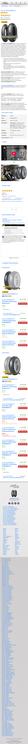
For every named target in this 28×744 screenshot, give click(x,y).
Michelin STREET (5, 699)
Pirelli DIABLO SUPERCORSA (8, 727)
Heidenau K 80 (5, 637)
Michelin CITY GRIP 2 (6, 681)
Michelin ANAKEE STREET (7, 677)
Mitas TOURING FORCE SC (8, 718)
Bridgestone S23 (5, 580)
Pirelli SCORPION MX (6, 730)
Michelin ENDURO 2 (6, 684)
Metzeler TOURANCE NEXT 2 (8, 673)
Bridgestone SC (5, 581)
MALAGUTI (17, 542)
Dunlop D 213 (5, 605)
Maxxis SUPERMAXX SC (7, 650)
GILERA (16, 535)
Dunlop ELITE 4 (5, 606)
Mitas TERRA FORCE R (7, 716)
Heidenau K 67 (5, 636)
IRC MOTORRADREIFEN (8, 515)
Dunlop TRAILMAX (6, 620)
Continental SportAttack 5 (7, 599)
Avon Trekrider (5, 565)
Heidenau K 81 (5, 640)
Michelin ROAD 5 (5, 695)
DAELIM (4, 533)
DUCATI (4, 535)
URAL (16, 552)
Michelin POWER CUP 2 (7, 687)
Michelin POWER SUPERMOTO (8, 693)
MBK (4, 544)
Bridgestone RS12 (5, 578)
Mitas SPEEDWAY (5, 709)
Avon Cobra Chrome (6, 559)
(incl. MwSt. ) (22, 301)
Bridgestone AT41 (5, 567)
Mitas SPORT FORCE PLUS (8, 711)
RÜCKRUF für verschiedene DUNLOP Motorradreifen (12, 220)
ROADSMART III (17, 6)
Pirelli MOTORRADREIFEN (8, 522)
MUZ (16, 545)
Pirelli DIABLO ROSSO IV (7, 725)
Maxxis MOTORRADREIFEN (9, 517)
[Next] (5, 182)
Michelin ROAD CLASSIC (7, 698)
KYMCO (4, 541)
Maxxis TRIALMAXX (6, 654)
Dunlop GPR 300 (5, 609)
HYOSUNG (17, 537)
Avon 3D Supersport (6, 558)
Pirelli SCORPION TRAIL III (7, 735)
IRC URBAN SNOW (6, 641)
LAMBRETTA (17, 541)
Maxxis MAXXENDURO (7, 647)
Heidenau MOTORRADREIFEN (9, 514)
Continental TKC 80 (6, 602)
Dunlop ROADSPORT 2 (7, 615)
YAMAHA (5, 554)
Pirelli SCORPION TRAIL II (7, 734)
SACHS (16, 549)
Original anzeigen (6, 201)
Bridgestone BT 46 (6, 575)
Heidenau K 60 (5, 629)
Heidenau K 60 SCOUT (7, 632)
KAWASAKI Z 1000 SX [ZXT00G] (8, 196)
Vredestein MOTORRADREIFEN (9, 524)
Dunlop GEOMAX (5, 607)
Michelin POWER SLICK (7, 691)
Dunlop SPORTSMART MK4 (8, 618)
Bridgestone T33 (5, 584)
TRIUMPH (5, 552)
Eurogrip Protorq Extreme (7, 624)
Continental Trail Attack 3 (7, 603)
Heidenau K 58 (5, 628)
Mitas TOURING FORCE (7, 717)
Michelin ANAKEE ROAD (7, 676)
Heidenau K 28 (5, 627)
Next (25, 237)
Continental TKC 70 (6, 601)
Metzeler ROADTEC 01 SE (7, 667)
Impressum (9, 738)
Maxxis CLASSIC (5, 642)
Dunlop (10, 6)
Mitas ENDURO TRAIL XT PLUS (8, 706)
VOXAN (16, 553)
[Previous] (2, 182)
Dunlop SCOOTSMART (7, 616)
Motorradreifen (5, 6)
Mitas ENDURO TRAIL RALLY (8, 704)
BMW (16, 530)
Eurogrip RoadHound (6, 625)
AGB (20, 738)
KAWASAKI (5, 540)
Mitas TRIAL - (5, 721)
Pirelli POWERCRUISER (7, 729)
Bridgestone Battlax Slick (7, 571)
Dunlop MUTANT (5, 610)
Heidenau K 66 (5, 634)
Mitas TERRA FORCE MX (7, 715)
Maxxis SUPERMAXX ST (7, 652)
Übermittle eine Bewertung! (16, 201)
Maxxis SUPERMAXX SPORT (8, 651)
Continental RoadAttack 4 (7, 597)
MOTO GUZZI (18, 544)
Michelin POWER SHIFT (7, 690)
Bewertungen (6, 17)
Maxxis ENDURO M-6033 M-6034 (9, 645)
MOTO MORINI (6, 545)
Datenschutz (17, 738)
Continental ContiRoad (6, 590)
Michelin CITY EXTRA (6, 680)
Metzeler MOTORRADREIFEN (9, 518)
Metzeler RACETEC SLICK (7, 665)
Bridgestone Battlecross (7, 572)
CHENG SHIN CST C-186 (7, 585)
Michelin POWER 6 (6, 686)
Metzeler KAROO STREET (7, 659)
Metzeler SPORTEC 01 (6, 671)
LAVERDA (5, 542)
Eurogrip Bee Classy (6, 621)
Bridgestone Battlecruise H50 (8, 574)
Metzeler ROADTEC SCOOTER (8, 669)
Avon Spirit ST (5, 562)
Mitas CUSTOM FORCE (7, 702)
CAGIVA (16, 531)
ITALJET (16, 539)
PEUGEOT (5, 548)
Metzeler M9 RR (5, 660)
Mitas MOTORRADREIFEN (8, 520)
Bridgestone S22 (5, 579)
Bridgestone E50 (5, 576)
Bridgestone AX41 (5, 568)
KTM (16, 540)
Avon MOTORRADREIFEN (8, 506)
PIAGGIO (17, 548)
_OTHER (17, 554)
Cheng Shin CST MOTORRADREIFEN (11, 509)
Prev (3, 237)
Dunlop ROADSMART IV (7, 614)
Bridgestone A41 (5, 566)
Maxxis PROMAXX (6, 649)
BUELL (4, 531)
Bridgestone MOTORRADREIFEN (10, 507)
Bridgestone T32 (5, 583)
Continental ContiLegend (7, 589)
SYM (16, 550)
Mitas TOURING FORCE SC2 (8, 720)
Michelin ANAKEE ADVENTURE (8, 674)
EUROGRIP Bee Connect (7, 623)
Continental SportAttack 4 (7, 598)
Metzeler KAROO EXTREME (8, 658)
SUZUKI (4, 550)
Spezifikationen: (6, 309)
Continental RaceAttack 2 (7, 596)
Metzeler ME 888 (5, 663)
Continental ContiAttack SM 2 (8, 588)
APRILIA (4, 528)
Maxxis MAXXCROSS (6, 646)
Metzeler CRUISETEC (6, 655)
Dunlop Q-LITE (5, 611)
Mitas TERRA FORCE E (7, 712)
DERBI (16, 533)
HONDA (16, 536)
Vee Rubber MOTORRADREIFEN (10, 523)
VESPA (4, 553)
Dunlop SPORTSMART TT (7, 619)
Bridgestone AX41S (6, 570)
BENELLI (17, 528)
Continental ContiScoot (6, 592)
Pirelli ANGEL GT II (6, 722)
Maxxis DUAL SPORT (6, 643)
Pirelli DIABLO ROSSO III (7, 724)
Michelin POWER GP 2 (6, 689)
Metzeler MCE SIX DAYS (7, 662)
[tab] (4, 142)
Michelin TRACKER (6, 700)
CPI (15, 532)
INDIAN (4, 539)
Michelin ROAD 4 (5, 694)
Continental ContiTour (6, 594)
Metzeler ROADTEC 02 (6, 668)
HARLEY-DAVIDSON (7, 536)
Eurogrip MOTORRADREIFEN (9, 513)
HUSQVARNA (6, 537)
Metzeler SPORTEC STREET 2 (8, 672)
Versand (12, 738)
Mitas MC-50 (4, 708)
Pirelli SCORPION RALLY (7, 731)
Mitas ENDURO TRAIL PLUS (8, 703)
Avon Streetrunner (6, 563)
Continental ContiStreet (7, 593)
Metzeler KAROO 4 (6, 656)
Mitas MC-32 (4, 707)
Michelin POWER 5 (6, 685)
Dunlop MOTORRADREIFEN (9, 511)
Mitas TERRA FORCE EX (7, 713)
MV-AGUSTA (5, 546)
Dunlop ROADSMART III (9, 301)
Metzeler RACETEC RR (7, 664)
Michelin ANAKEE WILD (7, 678)
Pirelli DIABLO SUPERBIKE (7, 726)
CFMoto (4, 532)
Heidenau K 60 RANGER (7, 631)
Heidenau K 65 (5, 633)
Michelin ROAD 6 (5, 696)
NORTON (17, 546)
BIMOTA (4, 530)
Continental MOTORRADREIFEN (9, 510)
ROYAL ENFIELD (6, 549)
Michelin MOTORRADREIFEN (9, 519)
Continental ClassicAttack (7, 587)
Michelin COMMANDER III (7, 682)
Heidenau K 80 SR (6, 638)
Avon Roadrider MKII (6, 561)
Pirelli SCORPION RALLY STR (8, 733)
